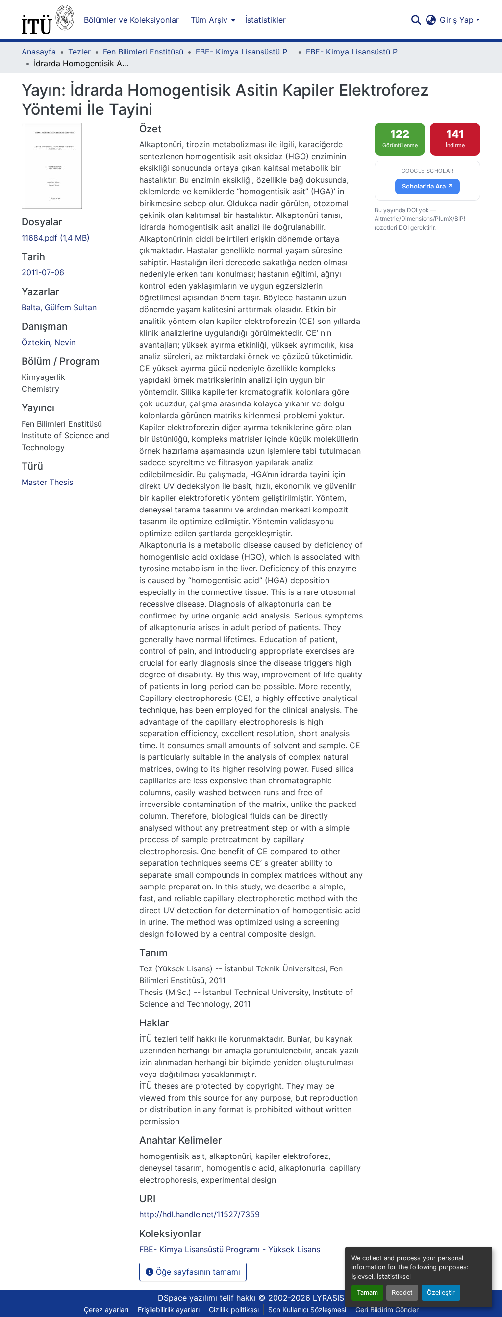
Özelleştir (441, 1292)
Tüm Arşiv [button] (209, 20)
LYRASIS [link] (328, 1298)
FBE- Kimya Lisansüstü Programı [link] (245, 51)
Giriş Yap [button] (458, 20)
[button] (48, 19)
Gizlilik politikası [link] (234, 1309)
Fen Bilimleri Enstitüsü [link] (143, 51)
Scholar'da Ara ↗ (427, 186)
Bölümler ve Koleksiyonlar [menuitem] (131, 20)
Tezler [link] (79, 51)
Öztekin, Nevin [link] (48, 342)
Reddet (402, 1292)
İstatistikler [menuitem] (265, 20)
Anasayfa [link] (39, 51)
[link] (74, 237)
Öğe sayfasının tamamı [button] (196, 1272)
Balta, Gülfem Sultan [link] (59, 307)
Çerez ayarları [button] (106, 1309)
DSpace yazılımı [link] (187, 1298)
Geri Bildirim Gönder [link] (387, 1309)
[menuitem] (212, 19)
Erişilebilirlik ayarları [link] (169, 1309)
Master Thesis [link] (47, 482)
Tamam (367, 1292)
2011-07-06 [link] (43, 272)
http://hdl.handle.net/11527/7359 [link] (199, 1214)
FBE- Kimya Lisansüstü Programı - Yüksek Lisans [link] (355, 51)
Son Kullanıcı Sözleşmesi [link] (307, 1309)
